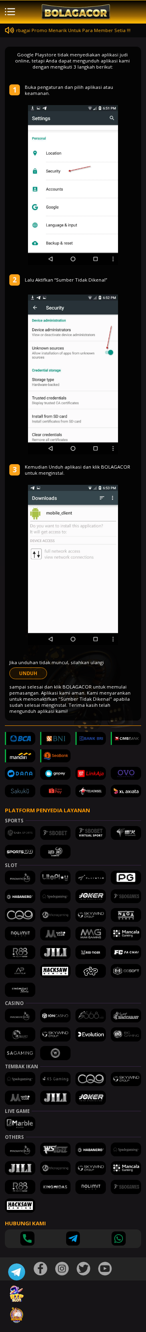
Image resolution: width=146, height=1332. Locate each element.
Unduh (28, 673)
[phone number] (27, 1238)
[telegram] (73, 1238)
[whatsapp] (119, 1238)
